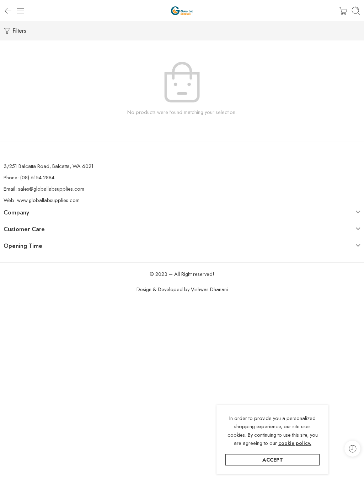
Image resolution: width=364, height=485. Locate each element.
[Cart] (343, 10)
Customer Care (24, 229)
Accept (272, 459)
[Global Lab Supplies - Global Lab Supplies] (182, 10)
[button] (182, 213)
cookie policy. (294, 443)
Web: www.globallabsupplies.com (42, 200)
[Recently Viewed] (352, 449)
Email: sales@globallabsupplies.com (44, 188)
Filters (18, 31)
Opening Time (23, 245)
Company (16, 212)
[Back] (8, 10)
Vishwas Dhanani (209, 289)
